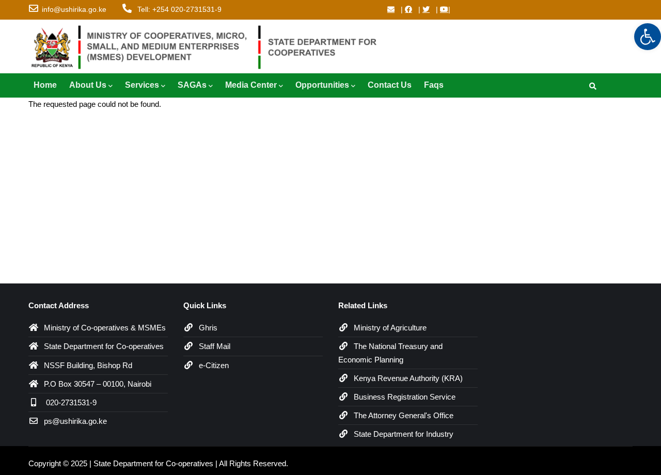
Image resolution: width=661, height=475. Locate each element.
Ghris (208, 327)
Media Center (251, 85)
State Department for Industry (403, 434)
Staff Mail (214, 346)
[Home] (209, 45)
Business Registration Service (404, 396)
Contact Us (390, 85)
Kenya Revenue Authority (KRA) (408, 378)
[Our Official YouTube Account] (444, 9)
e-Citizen (214, 365)
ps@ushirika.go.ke (75, 421)
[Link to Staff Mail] (391, 9)
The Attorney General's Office (403, 415)
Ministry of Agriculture (390, 327)
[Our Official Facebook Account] (408, 9)
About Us (87, 85)
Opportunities (322, 85)
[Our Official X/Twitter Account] (426, 9)
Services (142, 85)
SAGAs (192, 85)
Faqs (434, 85)
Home (45, 85)
